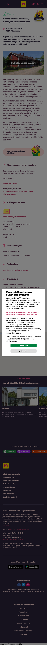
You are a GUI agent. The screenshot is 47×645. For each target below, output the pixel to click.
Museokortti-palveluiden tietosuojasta (22, 312)
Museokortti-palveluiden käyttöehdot (21, 314)
